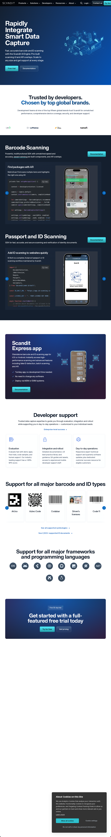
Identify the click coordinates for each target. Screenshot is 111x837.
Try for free (47, 629)
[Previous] (7, 193)
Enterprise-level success (54, 430)
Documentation (29, 69)
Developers (47, 3)
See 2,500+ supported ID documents (54, 533)
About (71, 3)
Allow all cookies (67, 821)
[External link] (13, 566)
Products (22, 3)
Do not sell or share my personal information (79, 827)
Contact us (97, 3)
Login (86, 3)
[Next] (104, 193)
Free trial (12, 69)
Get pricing (64, 629)
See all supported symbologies (54, 528)
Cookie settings (91, 821)
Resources (60, 3)
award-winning (20, 157)
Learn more (60, 814)
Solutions (34, 3)
